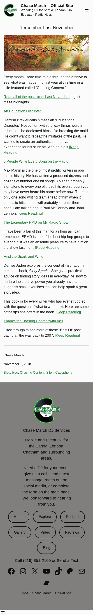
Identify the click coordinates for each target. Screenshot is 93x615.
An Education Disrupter (22, 111)
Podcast (72, 517)
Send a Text (67, 560)
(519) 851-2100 (37, 560)
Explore (45, 517)
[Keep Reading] (30, 213)
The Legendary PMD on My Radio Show (36, 222)
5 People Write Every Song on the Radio (36, 161)
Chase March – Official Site (47, 5)
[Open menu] (86, 10)
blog (15, 372)
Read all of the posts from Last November (37, 97)
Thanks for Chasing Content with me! (33, 321)
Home (18, 517)
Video (45, 532)
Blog (7, 372)
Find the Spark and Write (23, 256)
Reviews (72, 532)
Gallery (20, 532)
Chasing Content (32, 372)
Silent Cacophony (59, 372)
